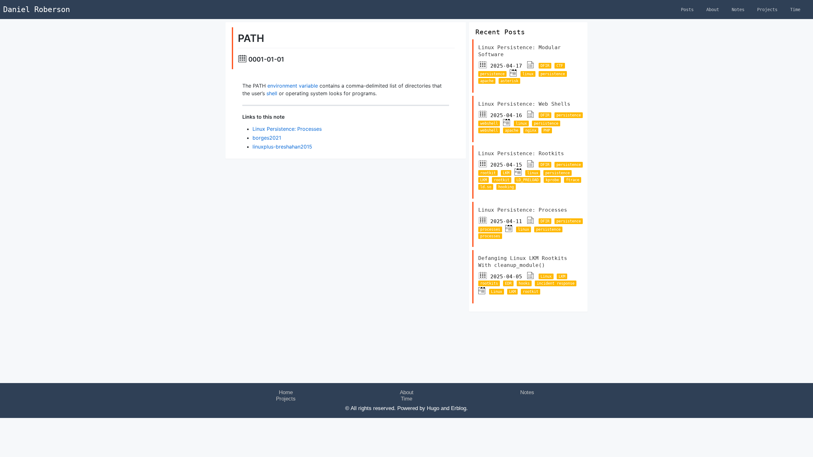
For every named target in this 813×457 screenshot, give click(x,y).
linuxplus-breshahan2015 (282, 146)
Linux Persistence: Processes (287, 129)
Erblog (458, 408)
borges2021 (266, 138)
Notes (738, 9)
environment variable (292, 86)
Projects (767, 9)
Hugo (433, 408)
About (712, 9)
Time (795, 9)
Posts (687, 9)
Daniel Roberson (36, 9)
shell (271, 93)
